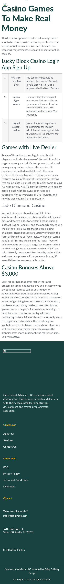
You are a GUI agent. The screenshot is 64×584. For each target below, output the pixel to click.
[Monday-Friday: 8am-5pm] (5, 539)
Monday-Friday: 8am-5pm (18, 545)
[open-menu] (59, 4)
